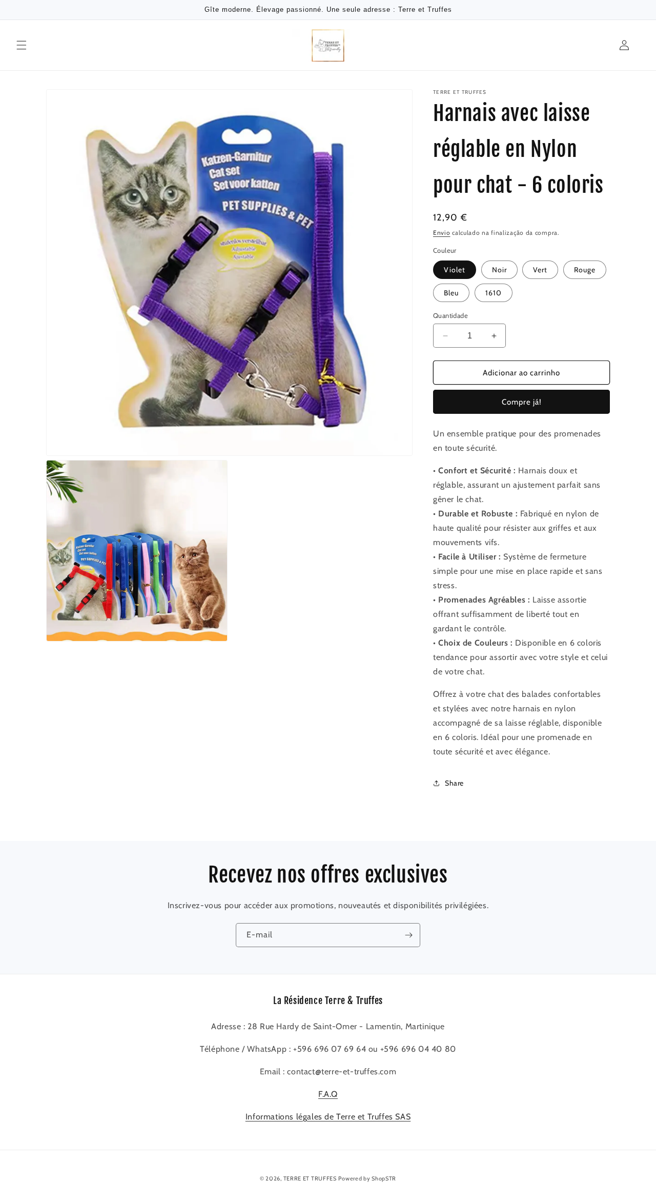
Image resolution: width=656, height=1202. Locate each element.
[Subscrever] (408, 935)
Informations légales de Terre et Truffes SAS (328, 1116)
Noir (499, 269)
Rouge (585, 269)
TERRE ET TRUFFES (310, 1178)
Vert (540, 269)
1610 (493, 292)
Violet (454, 269)
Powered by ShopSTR (367, 1178)
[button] (21, 45)
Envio (441, 232)
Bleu (451, 292)
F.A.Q (328, 1094)
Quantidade (450, 315)
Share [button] (454, 783)
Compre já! (522, 402)
